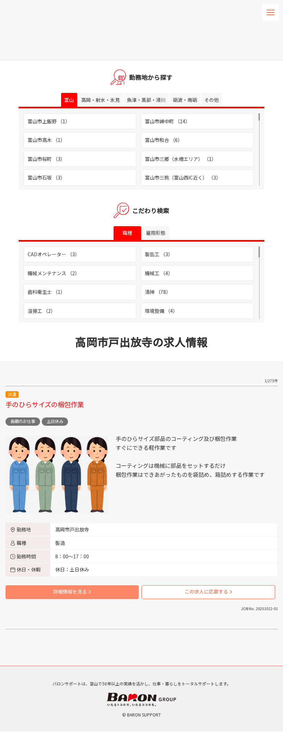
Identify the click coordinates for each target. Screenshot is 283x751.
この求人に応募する (206, 591)
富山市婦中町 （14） (167, 121)
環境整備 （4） (161, 310)
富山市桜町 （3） (46, 158)
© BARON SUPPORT (141, 715)
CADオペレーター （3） (54, 254)
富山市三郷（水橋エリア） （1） (180, 158)
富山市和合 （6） (164, 139)
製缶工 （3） (159, 254)
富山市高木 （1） (46, 139)
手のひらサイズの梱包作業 (45, 404)
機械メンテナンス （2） (54, 273)
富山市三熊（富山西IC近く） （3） (183, 177)
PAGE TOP (268, 629)
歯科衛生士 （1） (46, 291)
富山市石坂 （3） (46, 177)
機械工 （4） (159, 273)
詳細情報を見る (70, 591)
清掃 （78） (158, 291)
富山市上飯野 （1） (49, 121)
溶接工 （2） (42, 310)
